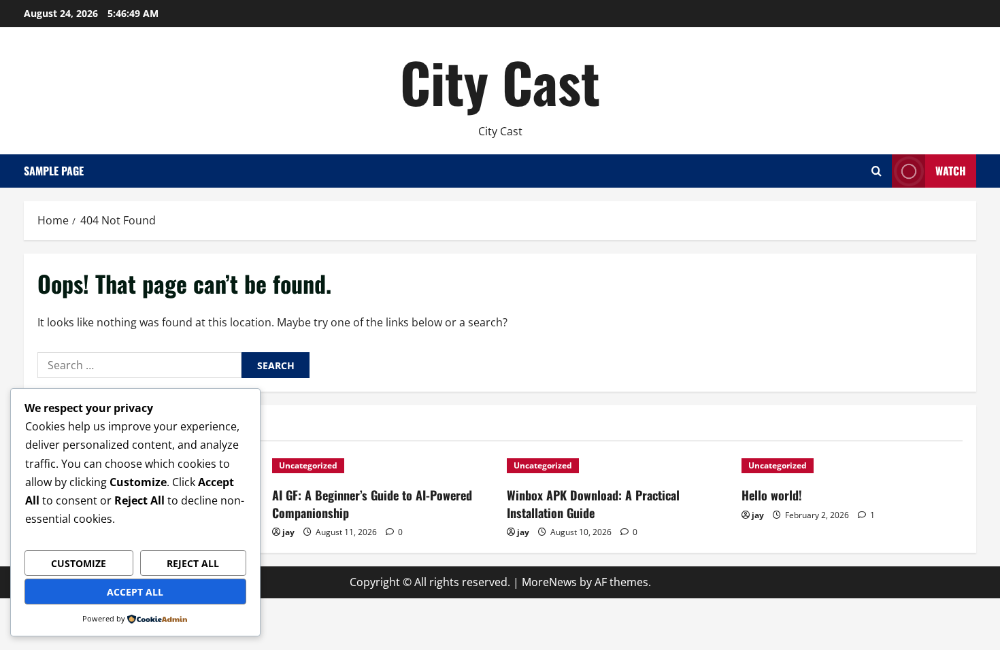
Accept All (135, 591)
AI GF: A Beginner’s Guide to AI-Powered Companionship (372, 503)
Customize (78, 563)
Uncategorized (308, 465)
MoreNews (549, 582)
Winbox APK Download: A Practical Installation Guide (593, 503)
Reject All (193, 563)
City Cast (500, 81)
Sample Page (54, 170)
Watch (950, 170)
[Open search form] (876, 171)
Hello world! (771, 495)
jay (288, 532)
